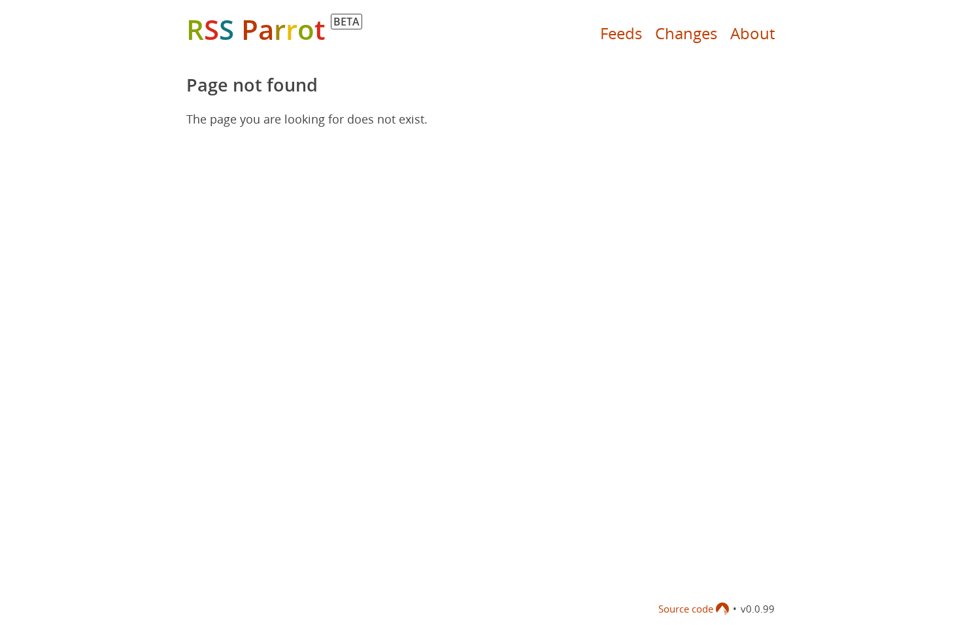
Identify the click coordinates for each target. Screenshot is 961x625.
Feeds (621, 33)
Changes (686, 33)
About (752, 33)
